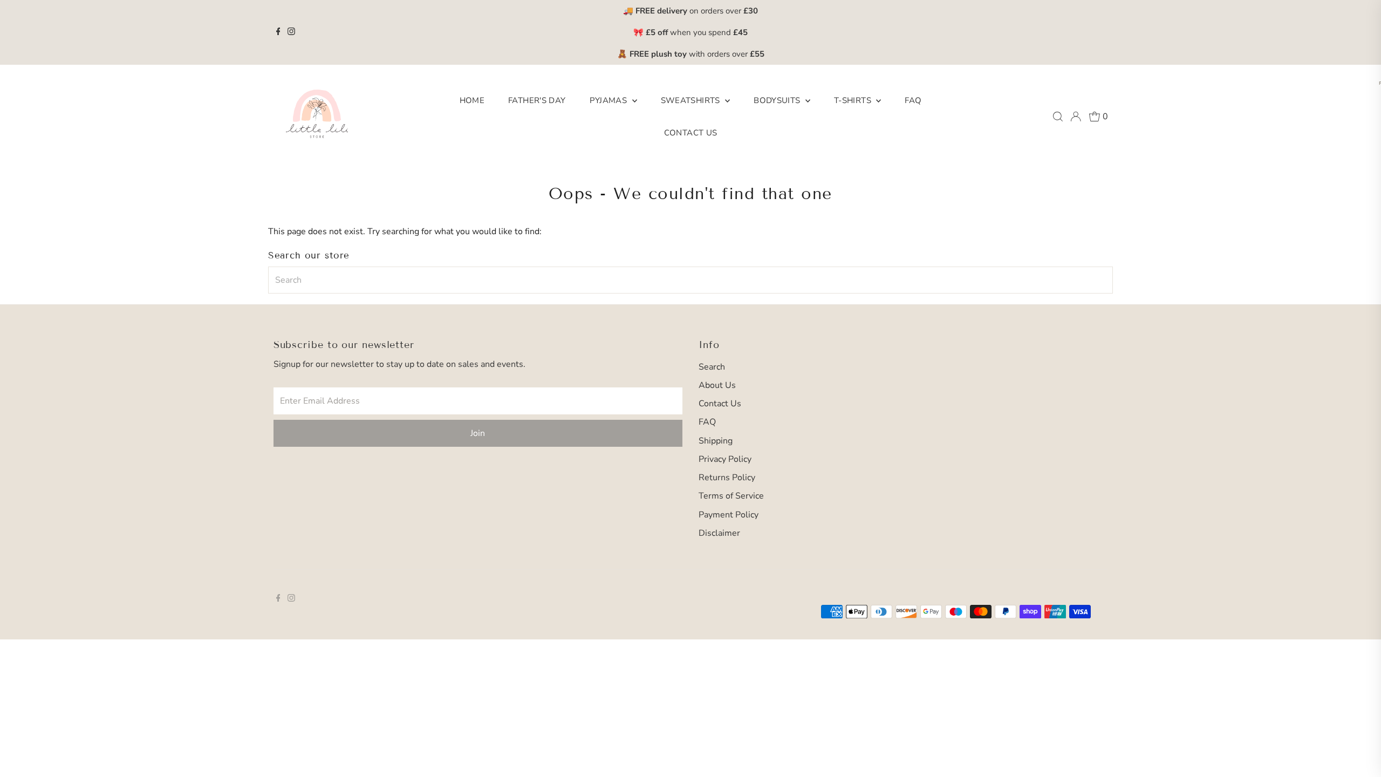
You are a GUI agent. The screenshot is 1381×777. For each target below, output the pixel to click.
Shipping (716, 441)
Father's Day (537, 100)
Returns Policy (727, 477)
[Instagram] (291, 32)
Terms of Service (731, 496)
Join (477, 433)
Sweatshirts (692, 100)
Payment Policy (728, 515)
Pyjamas (610, 100)
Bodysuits (778, 100)
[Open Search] (1058, 116)
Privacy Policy (725, 459)
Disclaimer (719, 533)
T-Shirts (853, 100)
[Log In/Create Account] (1076, 116)
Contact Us (690, 132)
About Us (717, 385)
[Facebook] (278, 32)
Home (472, 100)
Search (712, 367)
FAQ (913, 100)
